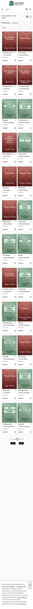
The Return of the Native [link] (8, 289)
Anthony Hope (7, 55)
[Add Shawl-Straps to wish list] (30, 61)
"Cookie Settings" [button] (22, 597)
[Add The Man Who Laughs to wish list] (15, 94)
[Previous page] (11, 439)
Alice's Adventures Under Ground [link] (8, 154)
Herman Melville (24, 359)
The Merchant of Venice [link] (8, 424)
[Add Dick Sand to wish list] (15, 196)
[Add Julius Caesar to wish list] (30, 229)
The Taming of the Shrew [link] (24, 120)
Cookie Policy (22, 604)
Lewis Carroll (7, 156)
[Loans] (26, 10)
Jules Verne (7, 190)
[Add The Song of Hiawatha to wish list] (30, 94)
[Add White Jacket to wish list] (30, 365)
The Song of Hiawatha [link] (24, 86)
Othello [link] (20, 255)
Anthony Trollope (24, 190)
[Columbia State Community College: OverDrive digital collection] (16, 3)
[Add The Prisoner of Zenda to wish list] (15, 61)
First (13, 443)
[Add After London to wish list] (15, 229)
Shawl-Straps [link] (22, 53)
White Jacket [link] (22, 357)
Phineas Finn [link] (22, 188)
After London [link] (6, 221)
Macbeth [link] (5, 120)
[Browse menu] (30, 9)
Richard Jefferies (8, 223)
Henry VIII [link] (21, 424)
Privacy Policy (22, 586)
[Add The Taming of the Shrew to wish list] (30, 128)
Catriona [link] (20, 323)
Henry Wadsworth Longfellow (25, 88)
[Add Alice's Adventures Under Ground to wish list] (15, 162)
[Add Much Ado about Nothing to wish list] (15, 331)
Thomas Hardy (7, 291)
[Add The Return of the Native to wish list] (15, 297)
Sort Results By (5, 23)
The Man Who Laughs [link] (8, 86)
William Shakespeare (9, 122)
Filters (4, 28)
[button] (27, 17)
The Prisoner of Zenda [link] (8, 53)
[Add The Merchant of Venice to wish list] (15, 432)
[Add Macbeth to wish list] (15, 128)
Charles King (7, 392)
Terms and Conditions (8, 586)
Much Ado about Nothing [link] (8, 323)
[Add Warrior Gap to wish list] (15, 398)
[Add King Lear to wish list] (15, 365)
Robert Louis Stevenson (25, 325)
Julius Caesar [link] (22, 221)
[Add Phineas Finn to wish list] (30, 196)
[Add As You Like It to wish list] (30, 162)
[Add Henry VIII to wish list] (30, 432)
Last (21, 443)
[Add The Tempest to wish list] (15, 263)
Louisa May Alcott (24, 55)
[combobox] (13, 9)
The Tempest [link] (6, 255)
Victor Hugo (7, 88)
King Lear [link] (5, 357)
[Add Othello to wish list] (30, 263)
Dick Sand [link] (6, 188)
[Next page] (23, 439)
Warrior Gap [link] (6, 390)
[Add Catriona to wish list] (30, 331)
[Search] (2, 9)
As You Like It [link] (22, 154)
